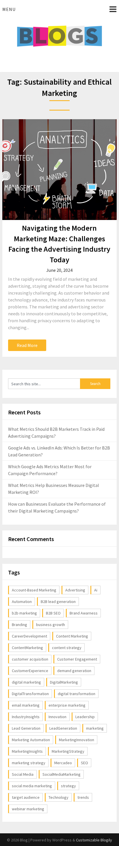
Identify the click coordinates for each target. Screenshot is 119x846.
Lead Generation (26, 728)
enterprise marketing (67, 705)
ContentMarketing (27, 647)
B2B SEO (53, 613)
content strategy (66, 647)
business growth (50, 624)
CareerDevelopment (29, 636)
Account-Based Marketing (34, 590)
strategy (68, 785)
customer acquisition (30, 659)
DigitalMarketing (64, 682)
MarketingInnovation (76, 739)
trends (83, 797)
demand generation (74, 670)
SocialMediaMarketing (61, 774)
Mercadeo (63, 762)
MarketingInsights (27, 751)
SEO (84, 762)
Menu (9, 9)
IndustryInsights (26, 716)
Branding (19, 624)
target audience (26, 797)
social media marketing (32, 785)
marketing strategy (28, 762)
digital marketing (26, 682)
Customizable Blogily (94, 840)
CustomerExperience (30, 670)
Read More (27, 345)
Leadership (85, 716)
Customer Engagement (77, 659)
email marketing (26, 705)
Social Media (23, 774)
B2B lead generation (58, 601)
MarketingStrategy (68, 751)
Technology (58, 797)
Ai (95, 590)
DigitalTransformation (30, 693)
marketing (95, 728)
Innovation (57, 716)
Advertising (75, 590)
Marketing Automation (31, 739)
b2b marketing (24, 613)
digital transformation (76, 693)
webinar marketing (28, 808)
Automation (22, 601)
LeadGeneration (63, 728)
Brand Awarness (84, 613)
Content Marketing (72, 636)
